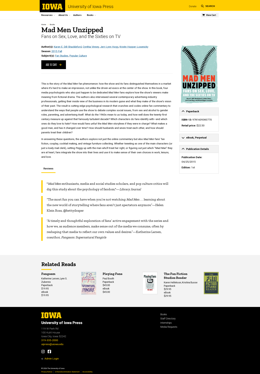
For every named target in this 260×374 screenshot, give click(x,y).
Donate (192, 6)
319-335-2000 (49, 340)
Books (52, 24)
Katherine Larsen (50, 278)
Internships (166, 322)
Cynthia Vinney (91, 46)
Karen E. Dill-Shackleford (68, 46)
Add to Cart (52, 64)
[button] (208, 6)
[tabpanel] (107, 210)
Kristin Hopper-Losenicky (133, 46)
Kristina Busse (189, 282)
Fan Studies (61, 55)
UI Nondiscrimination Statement (67, 372)
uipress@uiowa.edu (52, 344)
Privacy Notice (46, 372)
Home (43, 24)
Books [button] (90, 15)
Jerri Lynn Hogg (109, 46)
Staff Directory (168, 318)
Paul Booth (108, 278)
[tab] (199, 111)
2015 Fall (56, 51)
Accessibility (87, 372)
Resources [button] (47, 15)
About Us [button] (63, 15)
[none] (199, 120)
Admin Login (51, 358)
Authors (77, 15)
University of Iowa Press (90, 6)
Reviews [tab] (48, 168)
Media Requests (168, 327)
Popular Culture (78, 55)
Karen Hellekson (172, 282)
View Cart (211, 15)
